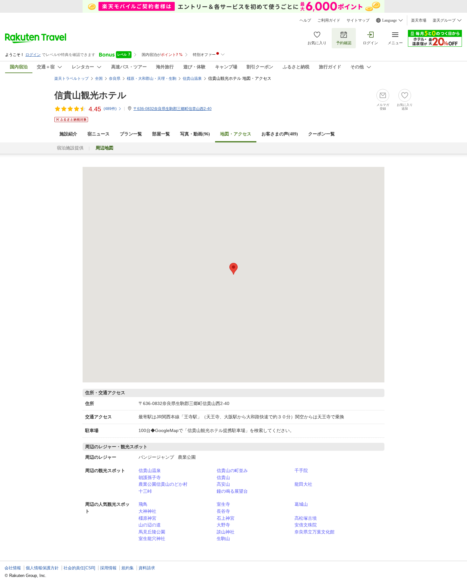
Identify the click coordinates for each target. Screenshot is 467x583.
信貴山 (223, 477)
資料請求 (147, 568)
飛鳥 (143, 504)
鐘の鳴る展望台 (232, 491)
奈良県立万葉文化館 (314, 531)
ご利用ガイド (328, 20)
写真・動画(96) (195, 134)
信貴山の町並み (232, 470)
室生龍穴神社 (152, 538)
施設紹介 (68, 134)
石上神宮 (225, 518)
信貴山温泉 (150, 470)
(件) (110, 109)
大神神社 (147, 511)
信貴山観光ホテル (90, 95)
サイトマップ (358, 20)
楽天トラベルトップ (71, 78)
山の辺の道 (150, 524)
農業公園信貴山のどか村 (163, 484)
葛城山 (301, 504)
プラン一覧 (131, 134)
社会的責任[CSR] (79, 568)
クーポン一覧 (321, 134)
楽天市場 (418, 20)
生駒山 (223, 538)
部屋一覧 (161, 134)
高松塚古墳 (305, 518)
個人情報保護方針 (42, 568)
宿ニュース (98, 134)
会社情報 (12, 568)
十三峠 (145, 491)
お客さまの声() (279, 134)
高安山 (223, 484)
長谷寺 (223, 511)
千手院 (301, 470)
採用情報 (108, 568)
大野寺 (223, 524)
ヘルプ (305, 20)
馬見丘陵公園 (152, 531)
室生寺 (223, 504)
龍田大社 (303, 484)
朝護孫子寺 (150, 477)
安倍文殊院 (305, 524)
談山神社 (225, 531)
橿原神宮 (147, 518)
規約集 (127, 568)
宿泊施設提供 (70, 148)
